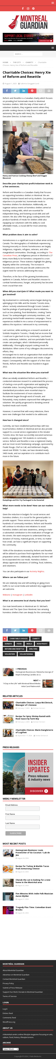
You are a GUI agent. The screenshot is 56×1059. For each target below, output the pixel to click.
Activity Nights (37, 571)
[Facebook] (22, 8)
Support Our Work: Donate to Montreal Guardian (23, 992)
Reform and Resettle (14, 649)
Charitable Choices (18, 638)
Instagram (18, 594)
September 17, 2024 (25, 736)
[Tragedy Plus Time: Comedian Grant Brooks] (8, 910)
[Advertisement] (23, 937)
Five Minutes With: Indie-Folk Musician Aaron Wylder (34, 894)
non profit (42, 644)
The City (17, 62)
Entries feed (8, 1013)
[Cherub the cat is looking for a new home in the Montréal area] (8, 883)
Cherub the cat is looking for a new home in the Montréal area (33, 881)
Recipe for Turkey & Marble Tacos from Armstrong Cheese (32, 867)
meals (29, 644)
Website (6, 594)
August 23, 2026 (23, 872)
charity (36, 638)
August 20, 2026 (23, 913)
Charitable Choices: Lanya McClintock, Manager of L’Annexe (34, 703)
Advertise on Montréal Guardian (16, 974)
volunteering (26, 654)
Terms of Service (10, 996)
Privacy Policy (8, 983)
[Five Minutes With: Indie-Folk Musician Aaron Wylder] (8, 896)
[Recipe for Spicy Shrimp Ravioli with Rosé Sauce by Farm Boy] (8, 719)
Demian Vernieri (39, 708)
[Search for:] (28, 54)
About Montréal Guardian (13, 970)
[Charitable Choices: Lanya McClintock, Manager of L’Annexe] (8, 705)
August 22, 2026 (23, 885)
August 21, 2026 (23, 899)
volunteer (10, 654)
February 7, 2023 (23, 708)
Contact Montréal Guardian (14, 979)
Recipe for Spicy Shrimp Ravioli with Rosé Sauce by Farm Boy (33, 717)
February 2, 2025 (23, 722)
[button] (52, 3)
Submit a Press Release (12, 987)
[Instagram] (28, 8)
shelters (33, 649)
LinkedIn (29, 594)
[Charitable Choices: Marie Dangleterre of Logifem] (8, 733)
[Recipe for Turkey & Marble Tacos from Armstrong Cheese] (8, 869)
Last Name (10, 823)
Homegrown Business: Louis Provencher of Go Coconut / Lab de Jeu (33, 852)
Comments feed (9, 1017)
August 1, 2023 (11, 83)
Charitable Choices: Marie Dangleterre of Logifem (34, 731)
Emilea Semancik (41, 736)
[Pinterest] (33, 8)
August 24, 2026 (23, 858)
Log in (5, 1009)
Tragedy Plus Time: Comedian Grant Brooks (33, 908)
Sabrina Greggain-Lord (29, 83)
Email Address (11, 805)
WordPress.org (9, 1022)
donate (8, 644)
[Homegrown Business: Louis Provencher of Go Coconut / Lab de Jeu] (8, 853)
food (19, 644)
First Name (10, 814)
